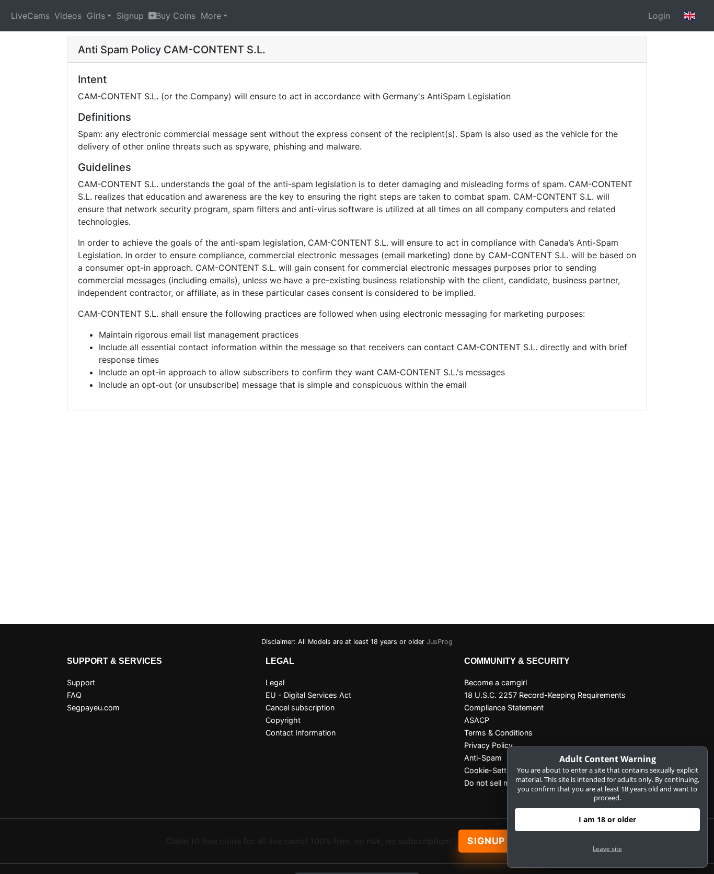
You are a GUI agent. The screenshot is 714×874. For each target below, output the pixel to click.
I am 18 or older (607, 819)
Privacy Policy (488, 745)
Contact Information (301, 732)
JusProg (440, 642)
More (211, 15)
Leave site (607, 849)
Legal (275, 682)
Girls (96, 15)
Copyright (283, 720)
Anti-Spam (483, 757)
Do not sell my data (498, 782)
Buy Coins (175, 15)
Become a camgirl (495, 682)
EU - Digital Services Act (308, 695)
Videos (68, 15)
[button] (689, 15)
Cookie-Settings (492, 770)
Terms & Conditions (498, 732)
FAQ (74, 695)
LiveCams (30, 15)
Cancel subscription (300, 707)
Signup (130, 15)
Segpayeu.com (93, 707)
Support (81, 682)
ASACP (476, 720)
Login (659, 15)
